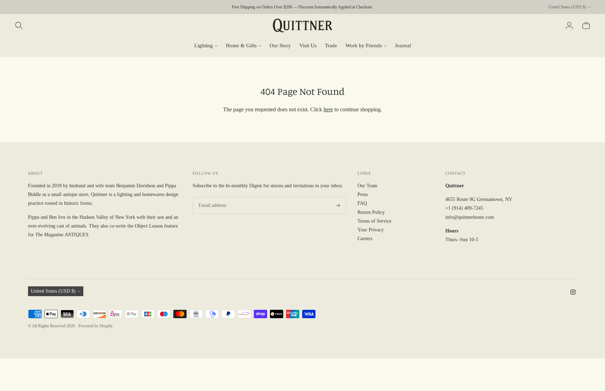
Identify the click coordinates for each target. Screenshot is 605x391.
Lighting (203, 45)
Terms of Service (374, 221)
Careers (364, 238)
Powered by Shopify (95, 325)
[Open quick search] (19, 25)
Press (362, 194)
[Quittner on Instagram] (573, 293)
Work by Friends (364, 45)
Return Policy (371, 212)
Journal (403, 45)
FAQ (362, 203)
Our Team (367, 185)
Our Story (280, 45)
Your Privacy (370, 229)
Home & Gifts (241, 45)
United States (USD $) (567, 7)
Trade (331, 45)
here (328, 109)
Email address (211, 197)
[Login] (569, 25)
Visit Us (308, 45)
